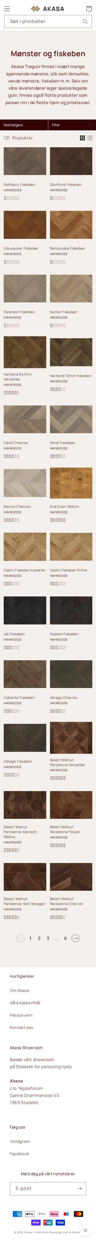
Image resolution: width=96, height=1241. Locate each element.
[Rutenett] (82, 137)
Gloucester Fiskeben (21, 248)
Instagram (20, 1141)
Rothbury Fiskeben (19, 184)
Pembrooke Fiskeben (67, 248)
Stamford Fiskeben (66, 184)
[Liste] (89, 137)
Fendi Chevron (16, 442)
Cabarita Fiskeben (19, 697)
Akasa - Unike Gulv (36, 1232)
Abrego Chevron (64, 697)
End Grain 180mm (64, 506)
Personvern (21, 1015)
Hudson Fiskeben (64, 634)
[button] (7, 8)
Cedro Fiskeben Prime (68, 570)
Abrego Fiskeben (18, 761)
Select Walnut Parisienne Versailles (67, 762)
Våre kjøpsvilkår (25, 1002)
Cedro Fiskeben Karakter (25, 570)
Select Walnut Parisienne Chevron (66, 901)
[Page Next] (75, 938)
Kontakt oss (21, 1027)
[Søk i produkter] (85, 21)
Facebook (19, 1153)
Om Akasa (19, 990)
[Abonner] (79, 1188)
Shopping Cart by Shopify (65, 1232)
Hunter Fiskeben (64, 312)
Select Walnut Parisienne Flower (65, 829)
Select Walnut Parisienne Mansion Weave (20, 831)
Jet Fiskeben (14, 634)
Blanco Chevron (17, 506)
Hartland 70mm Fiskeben (71, 375)
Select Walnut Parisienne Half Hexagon (24, 901)
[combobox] (48, 21)
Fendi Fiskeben (62, 442)
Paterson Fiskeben (19, 312)
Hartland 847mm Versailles (18, 376)
